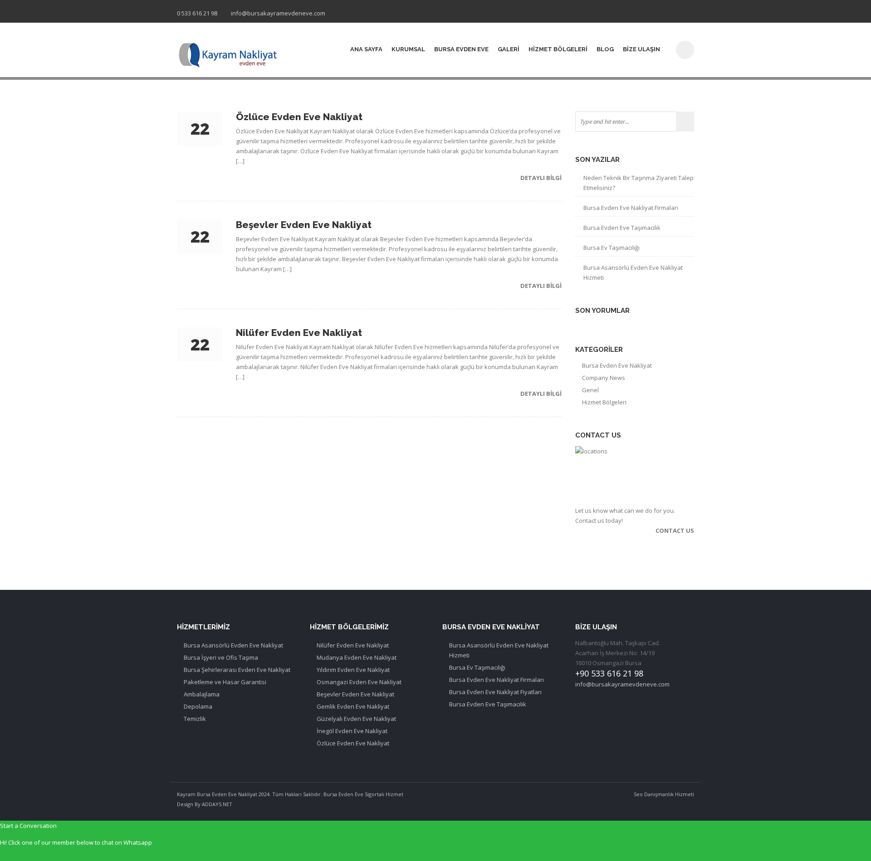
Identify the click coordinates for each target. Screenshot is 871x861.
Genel (590, 390)
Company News (603, 378)
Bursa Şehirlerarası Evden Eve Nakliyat (237, 670)
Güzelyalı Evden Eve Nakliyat (356, 719)
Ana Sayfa (366, 49)
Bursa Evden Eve (461, 49)
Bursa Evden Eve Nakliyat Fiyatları (495, 692)
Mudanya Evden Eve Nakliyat (356, 657)
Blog (605, 49)
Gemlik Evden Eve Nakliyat (353, 706)
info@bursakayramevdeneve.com (278, 13)
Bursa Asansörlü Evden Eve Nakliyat (233, 645)
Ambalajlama (202, 694)
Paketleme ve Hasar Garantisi (225, 682)
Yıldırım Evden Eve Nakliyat (353, 670)
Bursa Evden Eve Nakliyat (617, 365)
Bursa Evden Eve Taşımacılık (622, 228)
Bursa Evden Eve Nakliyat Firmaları (630, 208)
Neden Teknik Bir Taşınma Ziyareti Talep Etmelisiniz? (638, 183)
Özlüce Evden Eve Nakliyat (353, 743)
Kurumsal (408, 49)
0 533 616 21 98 (197, 13)
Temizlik (195, 719)
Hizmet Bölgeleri (557, 49)
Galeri (508, 49)
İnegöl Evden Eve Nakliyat (352, 731)
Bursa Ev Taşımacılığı (611, 247)
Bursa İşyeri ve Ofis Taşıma (221, 657)
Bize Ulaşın (641, 49)
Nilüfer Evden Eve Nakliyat (353, 645)
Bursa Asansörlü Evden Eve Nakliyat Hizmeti (633, 272)
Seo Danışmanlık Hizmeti (664, 794)
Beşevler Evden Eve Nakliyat (355, 694)
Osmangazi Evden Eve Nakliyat (359, 682)
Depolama (198, 706)
